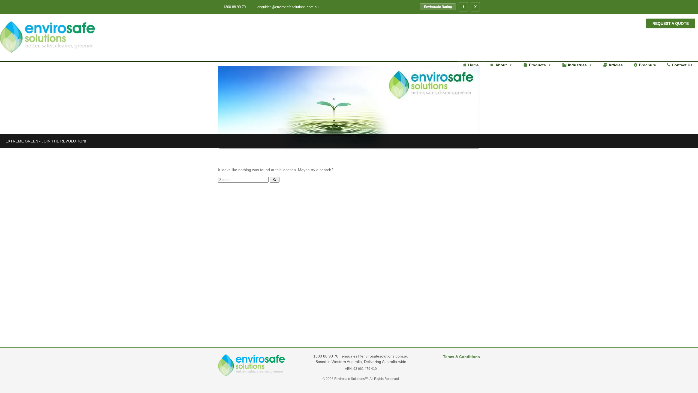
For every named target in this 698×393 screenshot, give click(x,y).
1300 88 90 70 (234, 7)
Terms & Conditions (461, 357)
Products (537, 65)
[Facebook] (463, 6)
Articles (616, 65)
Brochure (647, 65)
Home (473, 65)
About (501, 65)
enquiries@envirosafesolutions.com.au (287, 7)
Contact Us (682, 65)
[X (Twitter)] (475, 6)
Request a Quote (670, 23)
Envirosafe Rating (438, 7)
